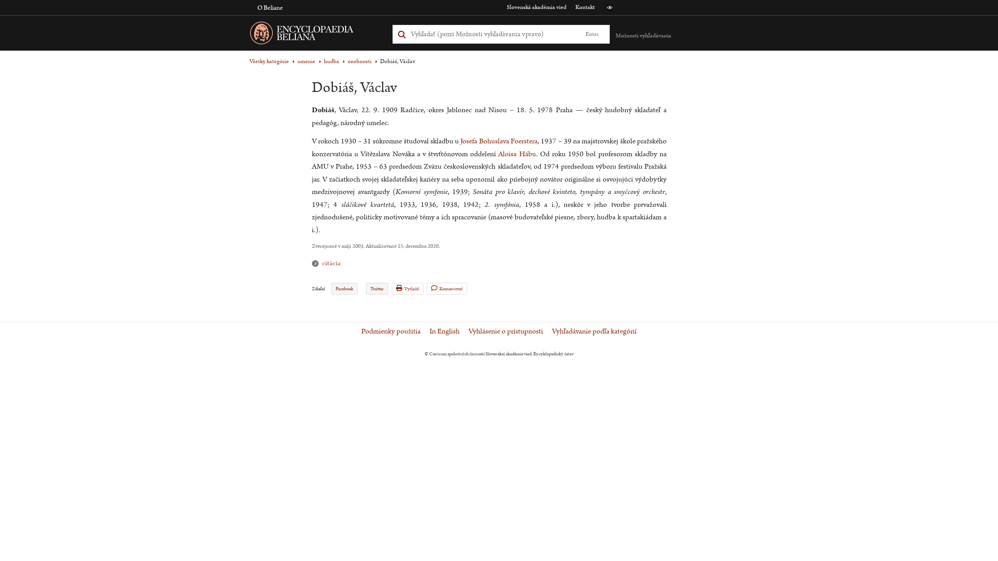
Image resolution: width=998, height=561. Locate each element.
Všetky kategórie (269, 61)
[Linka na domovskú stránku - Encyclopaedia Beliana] (314, 34)
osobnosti (360, 61)
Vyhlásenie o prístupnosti (506, 331)
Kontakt (585, 7)
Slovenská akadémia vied (536, 7)
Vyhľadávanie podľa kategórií (594, 331)
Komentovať (451, 289)
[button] (609, 8)
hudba (331, 61)
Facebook (344, 289)
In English (445, 331)
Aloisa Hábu (517, 154)
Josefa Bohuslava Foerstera (499, 141)
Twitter (377, 289)
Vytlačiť (411, 289)
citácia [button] (317, 263)
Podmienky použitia (391, 331)
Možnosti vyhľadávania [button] (643, 36)
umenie (306, 61)
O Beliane (270, 7)
